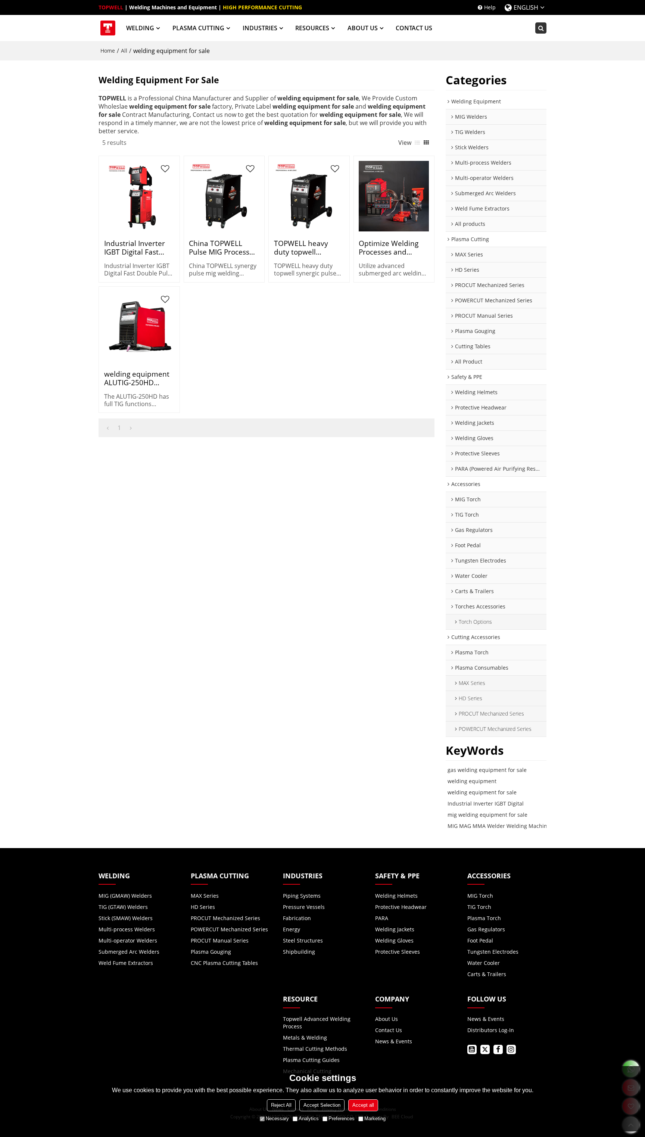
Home (107, 50)
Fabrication (297, 918)
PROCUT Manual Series (220, 940)
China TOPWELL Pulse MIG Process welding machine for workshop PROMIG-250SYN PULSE (223, 247)
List (417, 142)
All (124, 50)
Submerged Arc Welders (129, 951)
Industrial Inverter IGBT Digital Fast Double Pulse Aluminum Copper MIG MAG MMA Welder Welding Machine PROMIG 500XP (135, 247)
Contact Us (388, 1030)
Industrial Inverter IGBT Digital (486, 803)
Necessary (277, 1118)
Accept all (363, 1105)
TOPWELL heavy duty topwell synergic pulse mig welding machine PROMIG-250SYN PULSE (305, 247)
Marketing (375, 1118)
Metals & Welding (305, 1037)
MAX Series (205, 895)
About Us (386, 1018)
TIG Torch (479, 906)
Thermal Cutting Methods (315, 1048)
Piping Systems (302, 895)
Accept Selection (321, 1105)
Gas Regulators (486, 929)
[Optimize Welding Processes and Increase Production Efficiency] (394, 196)
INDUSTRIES (260, 28)
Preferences (341, 1118)
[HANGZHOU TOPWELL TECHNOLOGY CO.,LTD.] (108, 28)
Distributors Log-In (490, 1030)
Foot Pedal (480, 940)
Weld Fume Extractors (126, 962)
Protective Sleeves (397, 951)
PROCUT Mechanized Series (225, 918)
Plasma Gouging (211, 951)
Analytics (309, 1118)
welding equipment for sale (482, 792)
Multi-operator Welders (128, 940)
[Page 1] (107, 427)
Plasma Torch (484, 918)
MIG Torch (480, 895)
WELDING (140, 28)
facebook (498, 1049)
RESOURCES (312, 28)
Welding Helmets (396, 895)
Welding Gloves (394, 940)
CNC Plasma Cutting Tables (224, 962)
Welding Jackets (394, 929)
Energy (291, 929)
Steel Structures (303, 940)
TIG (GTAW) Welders (123, 906)
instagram (511, 1049)
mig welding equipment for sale (487, 814)
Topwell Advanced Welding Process (316, 1022)
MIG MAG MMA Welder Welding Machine (499, 825)
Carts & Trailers (486, 974)
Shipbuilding (299, 951)
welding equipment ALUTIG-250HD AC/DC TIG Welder (136, 378)
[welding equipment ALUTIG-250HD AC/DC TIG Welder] (139, 327)
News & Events (393, 1041)
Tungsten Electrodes (492, 951)
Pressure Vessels (304, 906)
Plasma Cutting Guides (311, 1059)
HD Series (203, 906)
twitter (485, 1049)
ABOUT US (363, 28)
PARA (381, 918)
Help (490, 7)
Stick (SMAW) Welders (126, 918)
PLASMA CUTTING (198, 28)
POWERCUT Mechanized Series (229, 929)
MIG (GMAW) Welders (125, 895)
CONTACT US (414, 28)
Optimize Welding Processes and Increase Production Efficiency (392, 247)
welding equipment (472, 781)
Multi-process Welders (127, 929)
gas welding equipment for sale (487, 769)
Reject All (281, 1105)
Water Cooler (483, 962)
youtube (472, 1049)
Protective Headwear (401, 906)
